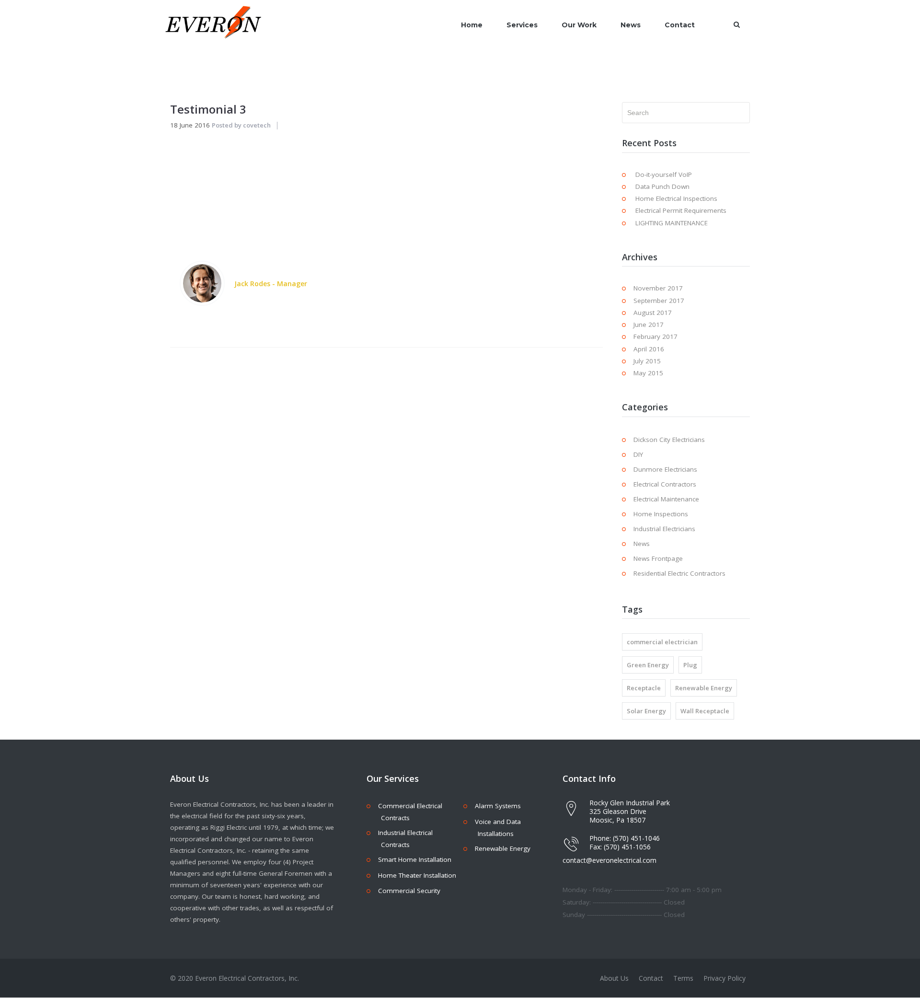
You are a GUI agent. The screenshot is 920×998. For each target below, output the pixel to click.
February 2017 (655, 336)
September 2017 (658, 300)
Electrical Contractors (664, 484)
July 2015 (647, 361)
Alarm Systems (498, 805)
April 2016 (648, 349)
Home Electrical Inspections (676, 198)
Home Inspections (660, 514)
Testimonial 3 (208, 109)
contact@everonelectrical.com (609, 860)
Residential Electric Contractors (679, 573)
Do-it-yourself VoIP (663, 174)
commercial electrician (662, 642)
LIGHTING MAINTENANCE (671, 223)
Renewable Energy (703, 688)
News (641, 543)
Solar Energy (646, 711)
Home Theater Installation (417, 875)
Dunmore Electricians (665, 469)
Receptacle (644, 688)
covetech (257, 125)
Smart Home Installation (414, 859)
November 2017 (658, 288)
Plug (690, 665)
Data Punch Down (662, 186)
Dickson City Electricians (669, 439)
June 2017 (648, 324)
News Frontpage (658, 558)
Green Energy (648, 665)
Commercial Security (409, 890)
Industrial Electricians (664, 528)
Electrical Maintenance (666, 499)
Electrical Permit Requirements (680, 210)
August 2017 (652, 312)
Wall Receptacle (704, 711)
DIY (638, 454)
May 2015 (648, 373)
